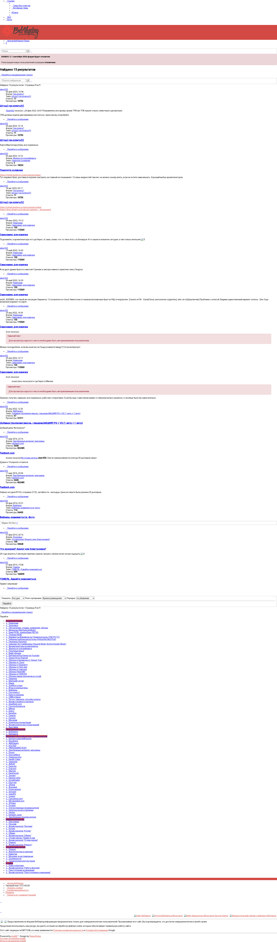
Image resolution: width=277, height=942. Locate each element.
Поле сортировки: (33, 598)
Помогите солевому (21, 160)
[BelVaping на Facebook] (4, 879)
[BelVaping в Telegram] (12, 879)
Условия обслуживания (97, 930)
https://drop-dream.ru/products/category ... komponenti (25, 209)
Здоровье (17, 537)
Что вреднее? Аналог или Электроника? (31, 539)
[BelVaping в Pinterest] (5, 879)
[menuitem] (21, 5)
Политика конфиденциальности (68, 930)
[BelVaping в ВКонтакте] (1, 879)
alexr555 (4, 89)
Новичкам (18, 223)
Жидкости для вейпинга (24, 158)
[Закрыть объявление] (275, 56)
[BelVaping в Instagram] (2, 879)
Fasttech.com (18, 443)
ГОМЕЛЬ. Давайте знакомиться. (27, 569)
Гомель (16, 567)
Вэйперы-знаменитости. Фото (26, 508)
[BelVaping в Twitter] (7, 879)
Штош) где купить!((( (21, 96)
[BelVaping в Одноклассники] (9, 879)
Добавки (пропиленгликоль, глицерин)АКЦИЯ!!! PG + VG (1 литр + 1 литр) (46, 413)
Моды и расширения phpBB (13, 941)
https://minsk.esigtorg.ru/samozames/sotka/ (21, 207)
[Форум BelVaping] (21, 39)
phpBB (14, 936)
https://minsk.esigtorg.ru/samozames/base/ (20, 175)
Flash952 (10, 110)
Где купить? (18, 94)
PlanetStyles (35, 936)
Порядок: (71, 598)
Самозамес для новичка (23, 225)
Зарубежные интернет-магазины (28, 441)
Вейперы (17, 505)
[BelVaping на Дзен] (10, 879)
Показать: (7, 598)
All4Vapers (18, 411)
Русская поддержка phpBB (13, 938)
